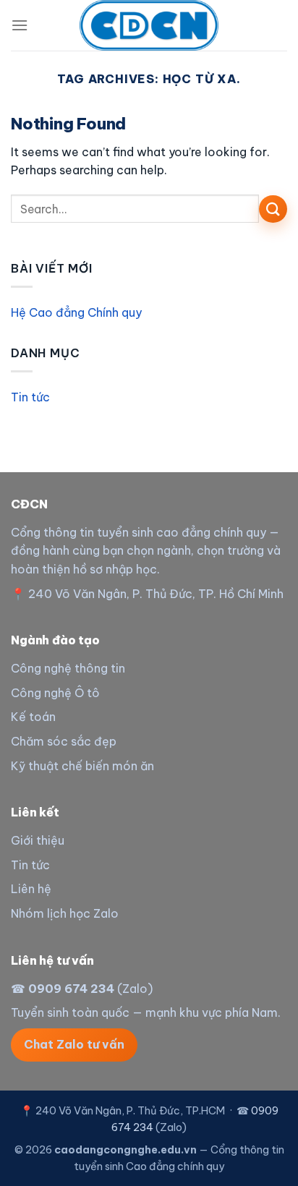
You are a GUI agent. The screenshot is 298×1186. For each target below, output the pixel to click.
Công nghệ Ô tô (55, 693)
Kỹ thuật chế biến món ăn (82, 766)
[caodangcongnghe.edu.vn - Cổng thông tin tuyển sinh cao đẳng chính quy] (149, 25)
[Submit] (273, 209)
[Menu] (19, 25)
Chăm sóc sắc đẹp (63, 741)
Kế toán (33, 716)
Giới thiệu (37, 840)
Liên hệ (31, 889)
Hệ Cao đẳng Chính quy (76, 312)
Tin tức (30, 397)
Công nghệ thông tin (68, 668)
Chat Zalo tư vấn (74, 1044)
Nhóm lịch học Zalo (65, 913)
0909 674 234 (71, 988)
